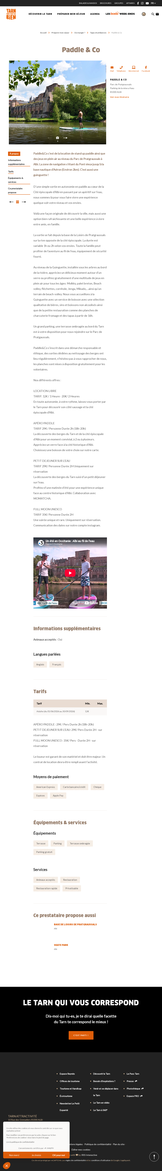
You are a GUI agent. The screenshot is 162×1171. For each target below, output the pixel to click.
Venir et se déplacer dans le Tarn (105, 1092)
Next (65, 138)
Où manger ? (79, 32)
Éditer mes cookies (81, 1149)
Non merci (14, 1155)
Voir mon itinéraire (119, 97)
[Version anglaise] (14, 1074)
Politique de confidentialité (97, 1144)
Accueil (43, 32)
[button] (6, 1165)
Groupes (118, 3)
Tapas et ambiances (98, 32)
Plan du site (119, 1144)
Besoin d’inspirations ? (104, 1081)
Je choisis (36, 1155)
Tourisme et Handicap (70, 1088)
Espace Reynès (67, 1073)
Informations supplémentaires (16, 162)
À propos (14, 153)
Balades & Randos (88, 3)
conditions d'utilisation (100, 1160)
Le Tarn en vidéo (101, 1102)
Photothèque (134, 1088)
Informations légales (72, 1144)
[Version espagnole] (23, 1074)
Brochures (105, 3)
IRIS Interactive (89, 1155)
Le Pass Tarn (133, 1073)
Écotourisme (66, 1096)
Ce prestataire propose (15, 190)
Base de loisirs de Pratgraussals (75, 925)
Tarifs (11, 171)
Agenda (95, 14)
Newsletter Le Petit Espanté (70, 1106)
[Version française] (9, 1074)
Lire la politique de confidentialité (20, 1142)
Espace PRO (133, 1096)
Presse (130, 1081)
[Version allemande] (18, 1074)
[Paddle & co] (57, 102)
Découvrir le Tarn (40, 14)
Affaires (130, 3)
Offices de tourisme (70, 1081)
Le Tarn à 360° (100, 1110)
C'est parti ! (81, 1035)
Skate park (61, 945)
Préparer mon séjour (61, 32)
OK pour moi (58, 1155)
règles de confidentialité (75, 1160)
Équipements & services (15, 180)
